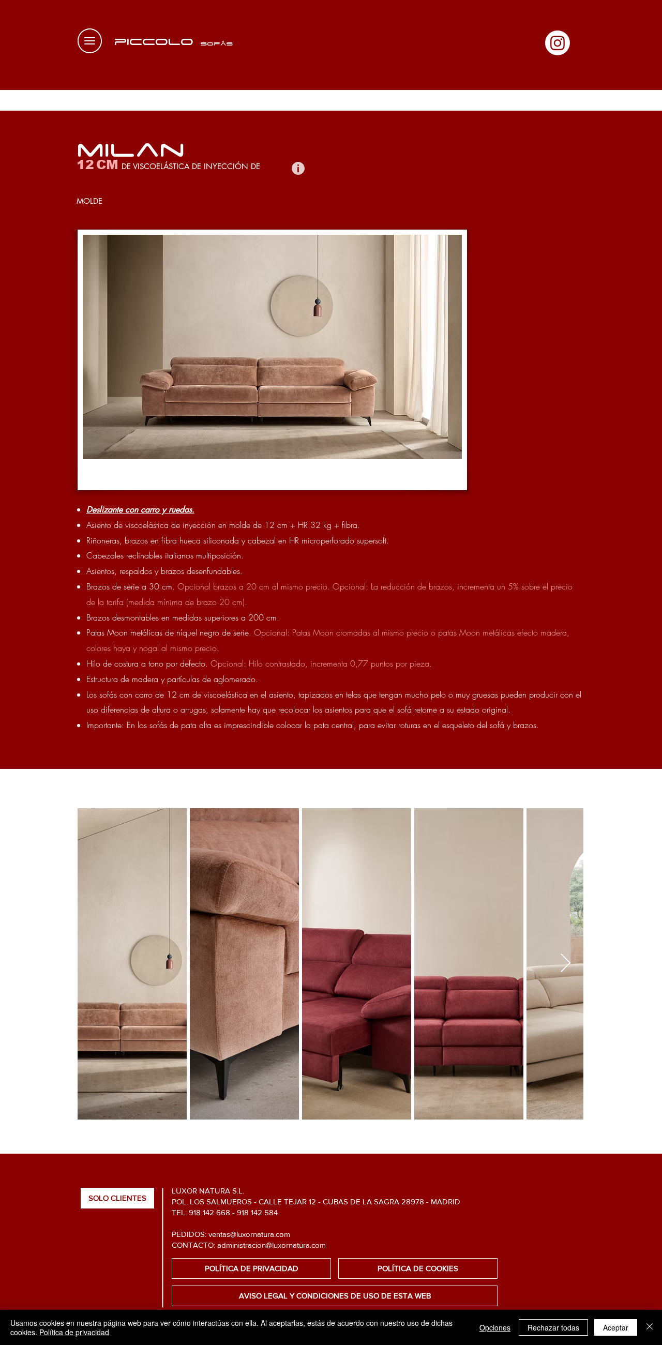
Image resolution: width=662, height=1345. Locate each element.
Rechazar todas (553, 1327)
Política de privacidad (74, 1332)
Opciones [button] (494, 1327)
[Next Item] (565, 964)
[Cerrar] (649, 1327)
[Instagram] (557, 43)
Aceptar (615, 1327)
